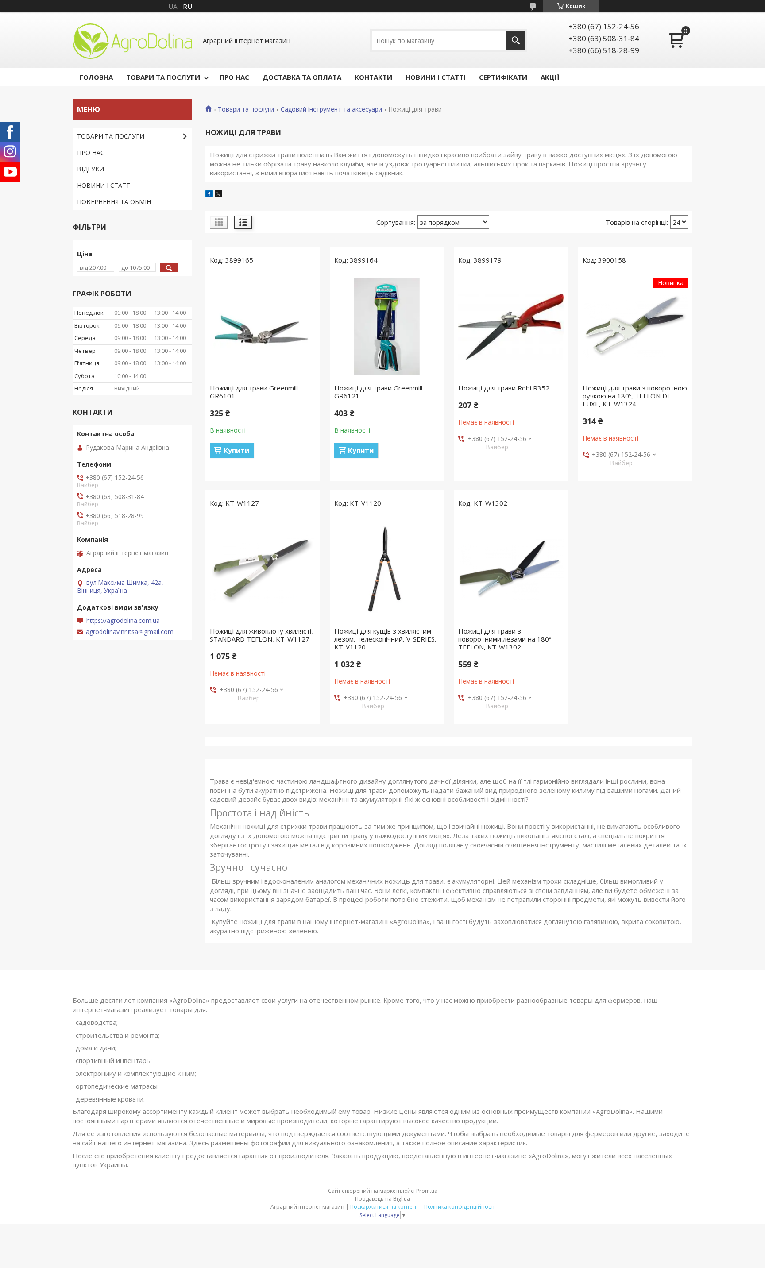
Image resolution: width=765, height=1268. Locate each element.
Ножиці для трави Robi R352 (503, 388)
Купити (236, 450)
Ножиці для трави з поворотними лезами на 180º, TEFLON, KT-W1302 (505, 639)
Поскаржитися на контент (384, 1206)
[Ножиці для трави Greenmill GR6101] (262, 326)
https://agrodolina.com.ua (123, 621)
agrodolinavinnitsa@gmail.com (130, 632)
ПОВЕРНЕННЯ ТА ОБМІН (114, 201)
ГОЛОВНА (96, 77)
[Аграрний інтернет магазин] (132, 40)
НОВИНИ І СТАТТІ (436, 77)
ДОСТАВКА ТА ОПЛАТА (302, 77)
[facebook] (209, 194)
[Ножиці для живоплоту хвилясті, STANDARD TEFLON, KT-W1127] (262, 569)
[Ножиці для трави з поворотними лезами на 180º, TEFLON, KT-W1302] (511, 569)
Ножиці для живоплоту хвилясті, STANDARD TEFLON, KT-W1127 (261, 635)
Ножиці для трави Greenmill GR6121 (378, 392)
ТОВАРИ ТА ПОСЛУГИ (163, 77)
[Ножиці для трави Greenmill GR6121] (387, 326)
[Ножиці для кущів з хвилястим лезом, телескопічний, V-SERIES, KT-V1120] (387, 569)
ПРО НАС (234, 77)
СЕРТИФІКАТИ (503, 77)
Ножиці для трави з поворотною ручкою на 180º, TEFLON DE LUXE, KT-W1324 (635, 396)
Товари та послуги (246, 109)
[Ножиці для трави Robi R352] (511, 326)
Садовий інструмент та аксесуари (331, 109)
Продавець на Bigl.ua (382, 1198)
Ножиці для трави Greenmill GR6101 (254, 392)
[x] (218, 194)
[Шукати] (515, 40)
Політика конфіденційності (459, 1206)
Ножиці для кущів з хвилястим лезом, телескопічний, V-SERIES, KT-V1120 (385, 639)
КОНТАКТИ (373, 77)
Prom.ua (426, 1191)
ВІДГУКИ (90, 169)
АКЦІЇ (550, 77)
